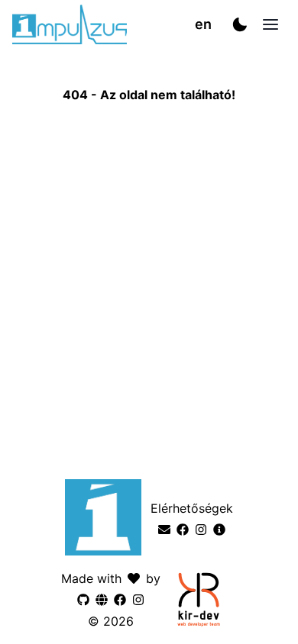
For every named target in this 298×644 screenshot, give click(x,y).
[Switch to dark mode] (240, 24)
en (203, 24)
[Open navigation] (270, 24)
